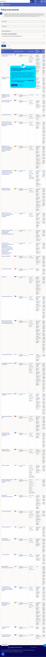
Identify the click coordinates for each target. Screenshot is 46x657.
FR (17, 363)
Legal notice (17, 651)
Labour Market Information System (6, 539)
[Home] (3, 1)
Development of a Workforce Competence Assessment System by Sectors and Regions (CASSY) (7, 149)
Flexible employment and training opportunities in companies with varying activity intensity (7, 172)
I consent (14, 85)
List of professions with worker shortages (7, 101)
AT (17, 54)
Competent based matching (6, 78)
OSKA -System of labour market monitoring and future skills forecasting (7, 322)
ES (17, 602)
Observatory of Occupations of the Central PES (6, 604)
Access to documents (24, 650)
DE (17, 416)
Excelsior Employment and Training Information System (7, 481)
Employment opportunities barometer (7, 496)
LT (17, 495)
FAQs (2, 650)
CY (17, 212)
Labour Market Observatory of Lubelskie (7, 567)
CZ (17, 256)
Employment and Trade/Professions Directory (6, 96)
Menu (39, 1)
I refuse (20, 85)
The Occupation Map (6, 511)
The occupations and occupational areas (6, 635)
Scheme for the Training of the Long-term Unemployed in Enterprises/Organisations (7, 232)
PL (17, 566)
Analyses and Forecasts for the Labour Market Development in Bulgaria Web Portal (7, 123)
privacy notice (20, 81)
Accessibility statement (7, 650)
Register (44, 1)
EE (17, 276)
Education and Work (6, 256)
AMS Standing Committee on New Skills (7, 55)
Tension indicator (5, 554)
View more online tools (35, 1)
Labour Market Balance (7, 268)
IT (17, 479)
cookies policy (31, 80)
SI (17, 586)
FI (17, 354)
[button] (3, 654)
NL (17, 538)
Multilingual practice (16, 650)
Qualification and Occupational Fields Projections (6, 434)
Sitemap (21, 651)
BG (17, 121)
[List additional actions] (33, 1)
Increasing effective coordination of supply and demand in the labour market (7, 588)
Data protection (11, 651)
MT (17, 526)
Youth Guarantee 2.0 (6, 527)
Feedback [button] (45, 645)
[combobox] (23, 26)
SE (17, 626)
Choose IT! (4, 276)
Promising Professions (6, 114)
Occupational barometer (7, 296)
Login (41, 1)
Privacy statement (4, 651)
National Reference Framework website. (6, 189)
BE (17, 100)
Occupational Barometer (7, 354)
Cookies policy (31, 650)
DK (17, 268)
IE (17, 465)
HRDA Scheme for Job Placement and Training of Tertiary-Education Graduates (7, 214)
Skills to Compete (5, 465)
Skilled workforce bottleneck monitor (6, 450)
